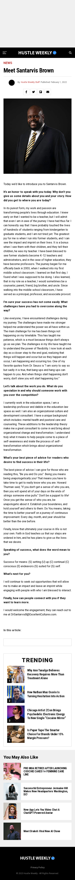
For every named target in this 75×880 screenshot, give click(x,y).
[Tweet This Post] (33, 92)
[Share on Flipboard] (41, 92)
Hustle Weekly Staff (30, 82)
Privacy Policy (37, 867)
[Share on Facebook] (26, 92)
